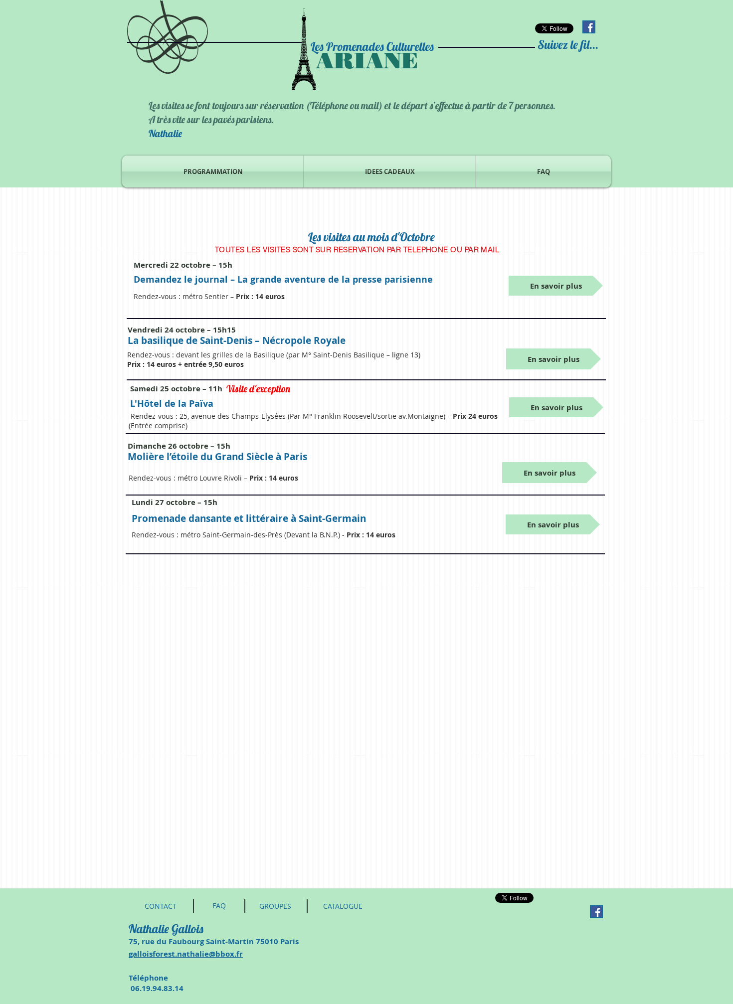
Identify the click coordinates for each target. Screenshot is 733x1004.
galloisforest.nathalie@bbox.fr (186, 954)
